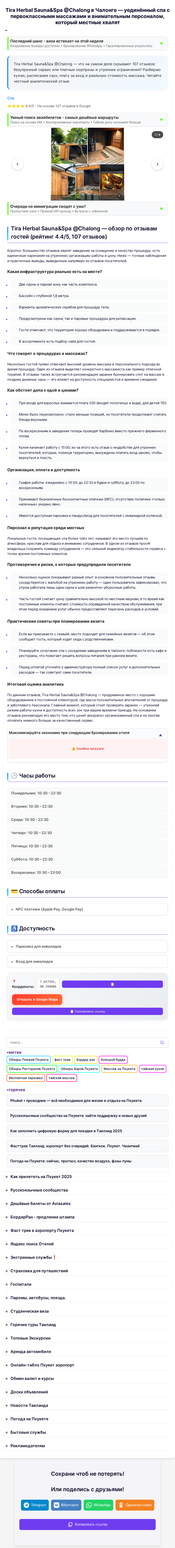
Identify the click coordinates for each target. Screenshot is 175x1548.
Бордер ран (86, 1059)
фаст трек (62, 1059)
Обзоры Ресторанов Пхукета (32, 1069)
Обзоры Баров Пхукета (79, 1069)
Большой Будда (113, 1059)
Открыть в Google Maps (37, 999)
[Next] (157, 164)
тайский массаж (62, 1078)
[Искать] (162, 1042)
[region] (87, 164)
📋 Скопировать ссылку (87, 1011)
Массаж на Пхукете (119, 1069)
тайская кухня (152, 1069)
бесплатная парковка (26, 1078)
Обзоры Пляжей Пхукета (29, 1059)
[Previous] (17, 164)
